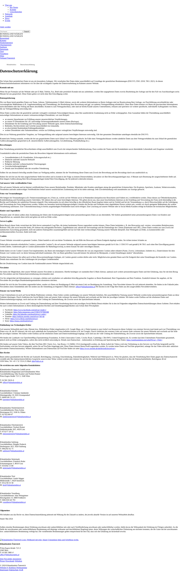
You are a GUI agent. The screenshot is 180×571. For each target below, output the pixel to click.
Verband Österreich (7, 58)
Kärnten (3, 40)
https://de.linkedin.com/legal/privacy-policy (29, 314)
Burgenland (4, 38)
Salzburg (3, 47)
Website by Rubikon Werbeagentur (13, 568)
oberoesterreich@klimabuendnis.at (16, 434)
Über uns (8, 5)
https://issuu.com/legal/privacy (21, 321)
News (7, 18)
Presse (2, 561)
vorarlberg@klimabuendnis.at (14, 502)
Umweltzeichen (16, 12)
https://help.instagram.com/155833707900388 (31, 312)
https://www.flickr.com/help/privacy (24, 319)
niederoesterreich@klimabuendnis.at (17, 417)
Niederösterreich (6, 43)
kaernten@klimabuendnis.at (13, 400)
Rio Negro (14, 7)
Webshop (18, 561)
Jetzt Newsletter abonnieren (10, 559)
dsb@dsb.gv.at (37, 361)
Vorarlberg (4, 54)
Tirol (2, 51)
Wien (2, 56)
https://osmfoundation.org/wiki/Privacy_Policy (144, 340)
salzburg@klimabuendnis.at (13, 451)
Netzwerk (8, 14)
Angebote (8, 16)
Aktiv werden (5, 27)
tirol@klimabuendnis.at (12, 485)
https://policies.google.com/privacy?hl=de (28, 316)
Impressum (4, 570)
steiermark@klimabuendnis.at (14, 468)
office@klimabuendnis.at (85, 287)
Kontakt (13, 10)
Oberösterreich (5, 45)
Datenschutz (13, 570)
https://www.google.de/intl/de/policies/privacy (97, 348)
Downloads (9, 561)
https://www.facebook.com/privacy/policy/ (29, 310)
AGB (21, 570)
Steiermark (4, 49)
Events (7, 21)
